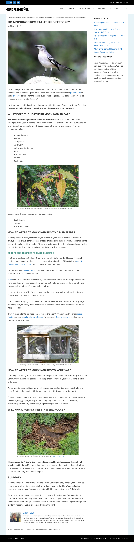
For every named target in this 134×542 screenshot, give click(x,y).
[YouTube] (18, 2)
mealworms (28, 270)
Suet (10, 280)
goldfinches (75, 93)
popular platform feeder (32, 317)
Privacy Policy (115, 538)
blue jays (16, 96)
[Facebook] (7, 2)
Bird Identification (67, 9)
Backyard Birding (85, 9)
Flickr (53, 456)
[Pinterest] (14, 2)
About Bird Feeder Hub (99, 538)
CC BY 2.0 (60, 456)
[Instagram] (10, 2)
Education (101, 9)
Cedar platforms (62, 317)
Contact (125, 538)
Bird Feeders (15, 530)
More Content (115, 9)
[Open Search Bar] (126, 9)
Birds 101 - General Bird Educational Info (36, 530)
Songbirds (57, 530)
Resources (85, 538)
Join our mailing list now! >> (119, 2)
